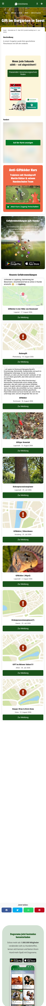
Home (6, 13)
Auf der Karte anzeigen (23, 143)
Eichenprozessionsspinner (23, 487)
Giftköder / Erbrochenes (23, 531)
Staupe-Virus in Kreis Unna (23, 709)
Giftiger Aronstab (23, 442)
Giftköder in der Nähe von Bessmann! (23, 309)
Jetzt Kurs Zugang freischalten (24, 207)
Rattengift (23, 353)
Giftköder (13, 13)
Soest (20, 13)
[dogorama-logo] (21, 3)
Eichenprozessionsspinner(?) (23, 620)
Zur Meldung (23, 317)
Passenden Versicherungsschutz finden (23, 73)
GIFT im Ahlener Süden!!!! (23, 664)
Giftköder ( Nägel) (23, 575)
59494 (26, 13)
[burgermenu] (3, 3)
